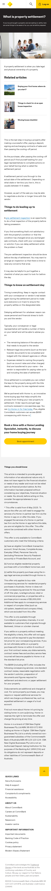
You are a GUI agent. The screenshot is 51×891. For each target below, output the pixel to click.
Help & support (12, 785)
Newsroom (10, 820)
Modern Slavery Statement (17, 850)
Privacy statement (13, 846)
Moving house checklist (27, 120)
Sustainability (11, 815)
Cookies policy (11, 842)
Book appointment (25, 441)
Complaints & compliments (17, 793)
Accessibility (11, 797)
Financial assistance (14, 789)
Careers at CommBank (15, 811)
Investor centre (12, 824)
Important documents (15, 834)
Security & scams (13, 781)
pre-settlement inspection (18, 218)
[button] (2, 4)
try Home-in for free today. (20, 409)
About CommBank (13, 807)
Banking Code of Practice (17, 838)
